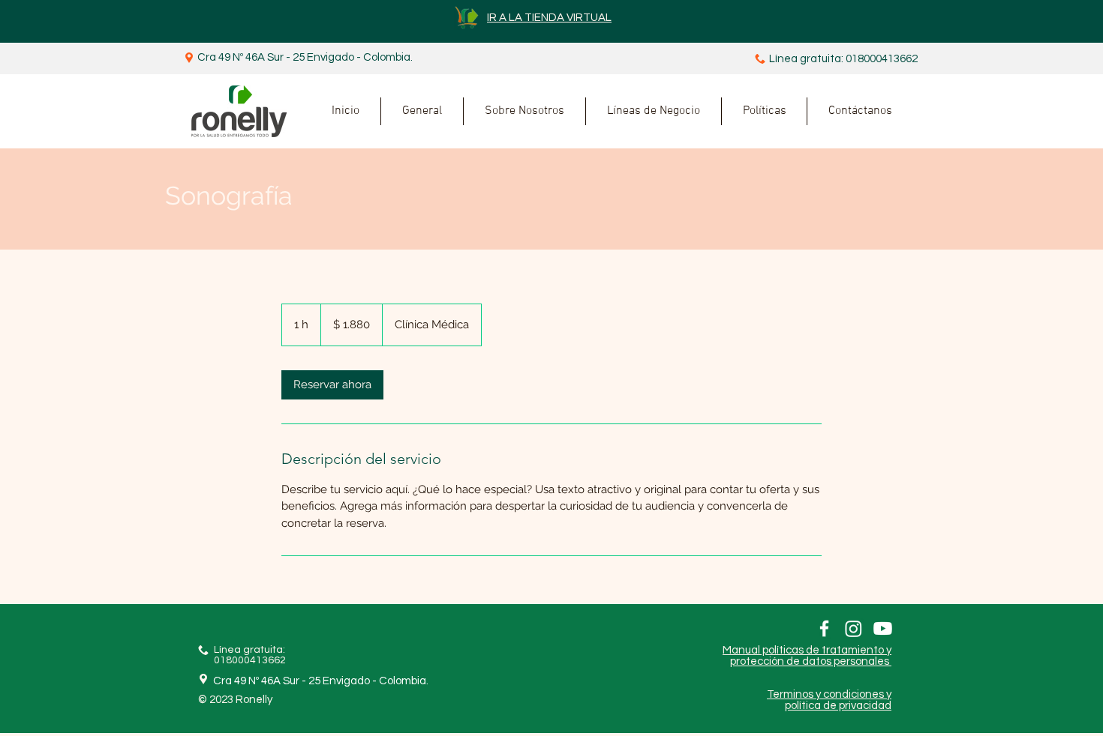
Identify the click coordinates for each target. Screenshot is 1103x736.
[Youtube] (883, 628)
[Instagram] (853, 628)
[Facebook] (824, 628)
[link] (332, 384)
